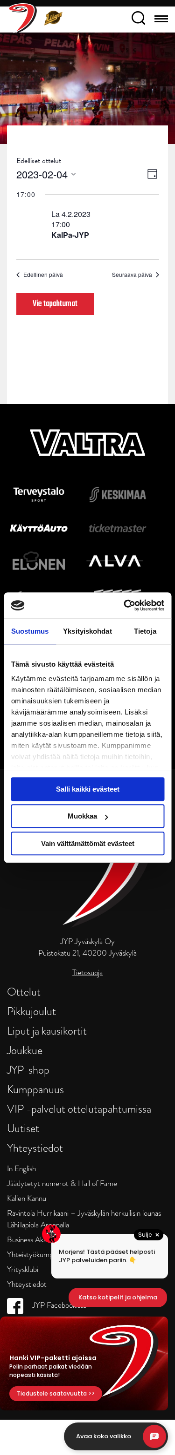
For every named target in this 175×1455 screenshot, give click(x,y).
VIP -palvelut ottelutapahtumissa (79, 1109)
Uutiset (23, 1128)
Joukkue (24, 1050)
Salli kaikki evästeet (87, 789)
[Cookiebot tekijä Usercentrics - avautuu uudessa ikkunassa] (124, 605)
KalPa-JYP (70, 234)
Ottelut (24, 991)
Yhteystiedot (35, 1148)
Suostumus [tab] (30, 631)
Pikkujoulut (31, 1011)
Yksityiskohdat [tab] (87, 631)
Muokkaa (82, 816)
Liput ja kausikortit (47, 1030)
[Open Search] (138, 19)
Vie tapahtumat (55, 304)
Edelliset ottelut (38, 160)
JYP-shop (28, 1070)
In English (21, 1168)
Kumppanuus (35, 1089)
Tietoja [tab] (145, 631)
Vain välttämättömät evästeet (87, 843)
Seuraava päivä (132, 274)
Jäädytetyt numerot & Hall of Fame (62, 1183)
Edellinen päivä (43, 274)
